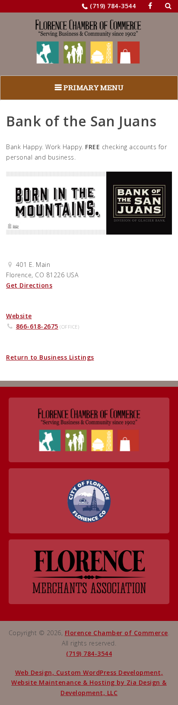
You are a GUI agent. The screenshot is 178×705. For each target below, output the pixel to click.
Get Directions (29, 285)
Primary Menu (93, 87)
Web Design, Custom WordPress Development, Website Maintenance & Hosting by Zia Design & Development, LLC (89, 682)
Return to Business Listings (50, 357)
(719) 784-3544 (113, 6)
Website (19, 316)
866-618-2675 (37, 326)
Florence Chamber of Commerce (116, 633)
